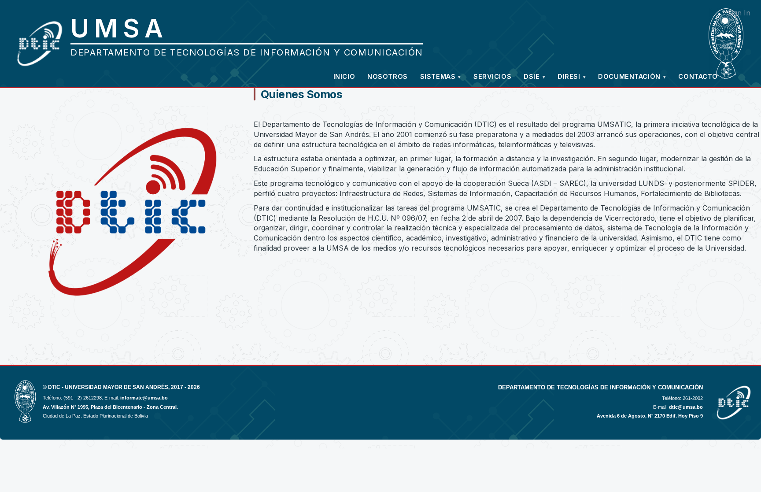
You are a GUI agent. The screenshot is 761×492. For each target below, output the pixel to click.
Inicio (344, 76)
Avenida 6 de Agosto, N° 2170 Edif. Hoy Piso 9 (650, 415)
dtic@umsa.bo (686, 407)
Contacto (698, 76)
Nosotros (387, 76)
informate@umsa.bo (144, 397)
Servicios (492, 76)
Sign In (738, 12)
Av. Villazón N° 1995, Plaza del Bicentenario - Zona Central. (110, 407)
